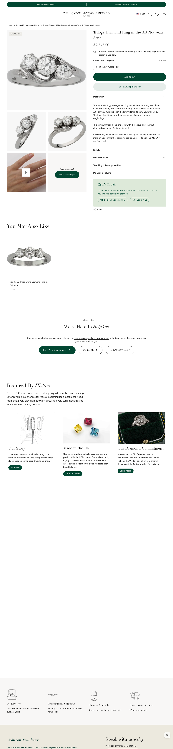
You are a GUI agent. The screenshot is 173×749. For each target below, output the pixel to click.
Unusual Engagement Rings (27, 25)
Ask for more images (67, 174)
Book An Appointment (130, 87)
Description (98, 96)
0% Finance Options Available (126, 4)
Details (96, 150)
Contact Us (142, 200)
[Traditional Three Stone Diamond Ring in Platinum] (29, 256)
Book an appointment (115, 200)
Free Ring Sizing (101, 157)
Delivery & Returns (102, 173)
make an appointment (98, 338)
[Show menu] (8, 14)
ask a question (80, 338)
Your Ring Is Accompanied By (107, 165)
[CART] (164, 14)
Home (9, 25)
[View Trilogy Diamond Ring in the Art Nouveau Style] (26, 172)
